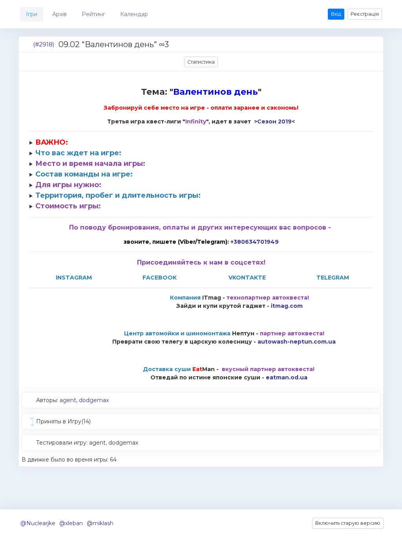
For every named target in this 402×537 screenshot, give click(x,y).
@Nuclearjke (37, 523)
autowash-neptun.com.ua (297, 341)
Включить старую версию (347, 523)
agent (68, 400)
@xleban (71, 523)
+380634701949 (254, 241)
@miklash (100, 523)
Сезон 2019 (274, 121)
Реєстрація (365, 14)
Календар (134, 14)
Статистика (201, 62)
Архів (59, 14)
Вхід (336, 14)
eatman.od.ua (286, 377)
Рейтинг (93, 14)
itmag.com (287, 305)
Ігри (31, 14)
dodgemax (94, 400)
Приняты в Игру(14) (63, 421)
